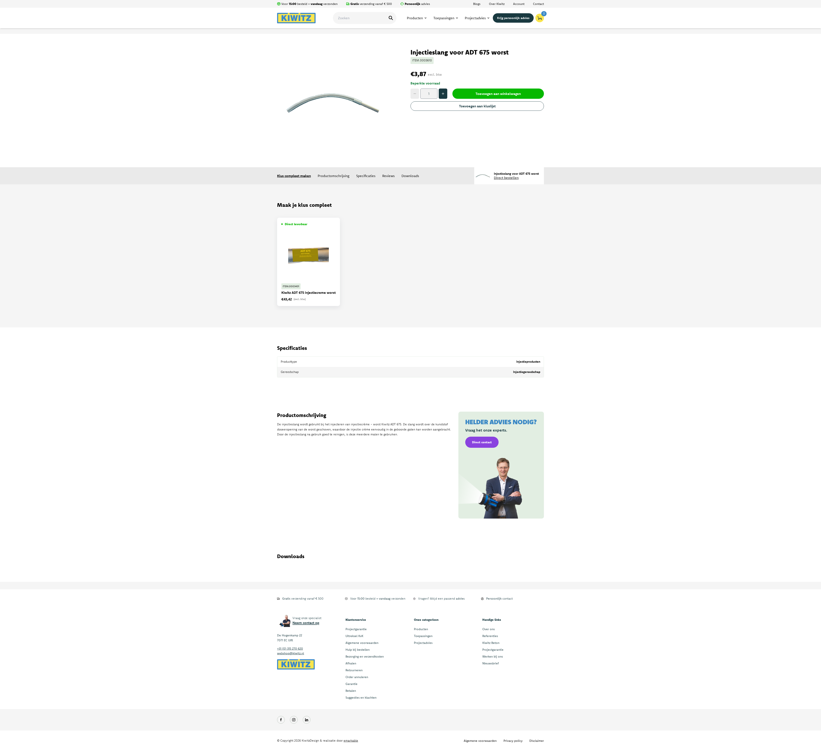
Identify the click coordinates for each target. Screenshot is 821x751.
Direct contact (482, 442)
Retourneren (354, 670)
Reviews (388, 176)
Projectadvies (423, 643)
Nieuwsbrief (490, 663)
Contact (538, 4)
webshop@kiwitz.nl (290, 653)
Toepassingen (423, 636)
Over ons (488, 629)
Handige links (491, 620)
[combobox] (364, 18)
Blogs (476, 4)
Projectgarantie (356, 629)
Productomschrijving (333, 176)
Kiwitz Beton (490, 643)
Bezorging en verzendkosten (365, 656)
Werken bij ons (492, 656)
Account (518, 4)
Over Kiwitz (497, 4)
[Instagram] (294, 720)
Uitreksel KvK (354, 636)
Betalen (351, 691)
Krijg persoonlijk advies (513, 18)
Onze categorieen (426, 620)
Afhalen (351, 663)
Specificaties (365, 176)
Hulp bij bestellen (358, 650)
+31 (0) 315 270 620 (290, 648)
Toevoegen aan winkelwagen (498, 94)
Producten (421, 629)
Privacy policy (513, 741)
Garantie (351, 684)
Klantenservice (356, 620)
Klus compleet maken (294, 176)
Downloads (410, 176)
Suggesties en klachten (361, 697)
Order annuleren (357, 677)
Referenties (490, 636)
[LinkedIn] (306, 720)
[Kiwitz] (296, 18)
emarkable (351, 740)
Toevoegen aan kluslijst (477, 106)
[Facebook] (281, 720)
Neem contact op (305, 623)
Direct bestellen (506, 178)
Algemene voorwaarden (362, 643)
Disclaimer (536, 741)
